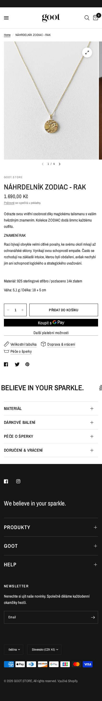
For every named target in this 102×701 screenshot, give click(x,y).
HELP (10, 564)
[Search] (87, 17)
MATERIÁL (13, 408)
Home (7, 35)
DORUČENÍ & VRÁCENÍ (23, 450)
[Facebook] (9, 481)
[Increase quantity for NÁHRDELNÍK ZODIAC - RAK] (22, 310)
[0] (94, 17)
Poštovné (9, 203)
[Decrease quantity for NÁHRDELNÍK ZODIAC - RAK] (8, 310)
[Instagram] (22, 481)
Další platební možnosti (51, 332)
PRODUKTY (17, 527)
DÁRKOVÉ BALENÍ (19, 422)
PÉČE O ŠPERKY (18, 436)
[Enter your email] (93, 617)
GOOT (11, 545)
